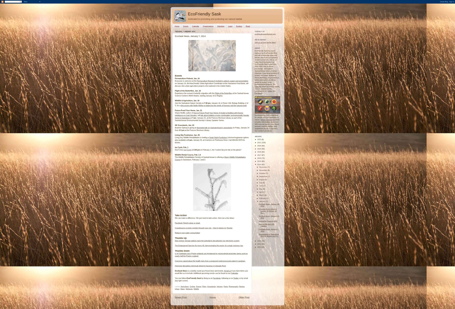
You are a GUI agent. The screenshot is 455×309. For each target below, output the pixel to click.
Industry (220, 286)
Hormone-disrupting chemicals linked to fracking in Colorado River (200, 266)
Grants (185, 26)
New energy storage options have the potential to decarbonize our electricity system (207, 241)
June (261, 186)
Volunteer (220, 26)
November (263, 170)
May (261, 189)
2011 (259, 247)
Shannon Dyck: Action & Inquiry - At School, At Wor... (268, 211)
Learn (230, 26)
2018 (259, 152)
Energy (198, 286)
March (261, 195)
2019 (259, 149)
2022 (259, 139)
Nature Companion (268, 120)
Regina (242, 286)
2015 (259, 161)
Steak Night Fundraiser (218, 138)
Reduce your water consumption (187, 233)
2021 (259, 142)
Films (204, 286)
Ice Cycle (187, 150)
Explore (239, 26)
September (263, 176)
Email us (227, 271)
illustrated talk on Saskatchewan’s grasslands (214, 128)
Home (177, 26)
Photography (233, 286)
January (262, 201)
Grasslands (211, 286)
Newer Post (181, 297)
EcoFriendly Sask (204, 13)
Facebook (217, 278)
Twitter (235, 278)
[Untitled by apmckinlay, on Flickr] (212, 71)
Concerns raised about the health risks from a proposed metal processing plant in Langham (210, 261)
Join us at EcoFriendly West (265, 42)
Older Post (244, 297)
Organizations (208, 26)
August (262, 180)
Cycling (192, 286)
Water (182, 289)
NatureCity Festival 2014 (268, 221)
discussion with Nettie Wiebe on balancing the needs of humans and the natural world (213, 106)
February (263, 198)
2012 (259, 244)
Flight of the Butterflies (223, 93)
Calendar (195, 26)
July (261, 183)
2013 (259, 241)
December (263, 167)
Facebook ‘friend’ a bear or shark (187, 223)
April (261, 192)
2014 (259, 164)
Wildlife (196, 289)
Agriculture (185, 286)
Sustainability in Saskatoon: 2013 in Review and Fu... (269, 235)
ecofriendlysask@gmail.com (265, 34)
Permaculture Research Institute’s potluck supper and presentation (222, 81)
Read (248, 26)
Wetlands (189, 289)
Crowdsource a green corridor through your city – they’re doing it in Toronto (203, 228)
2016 (259, 158)
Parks (226, 286)
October (262, 173)
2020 (259, 146)
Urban (177, 289)
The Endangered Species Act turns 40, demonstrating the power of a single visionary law (209, 246)
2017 (259, 155)
